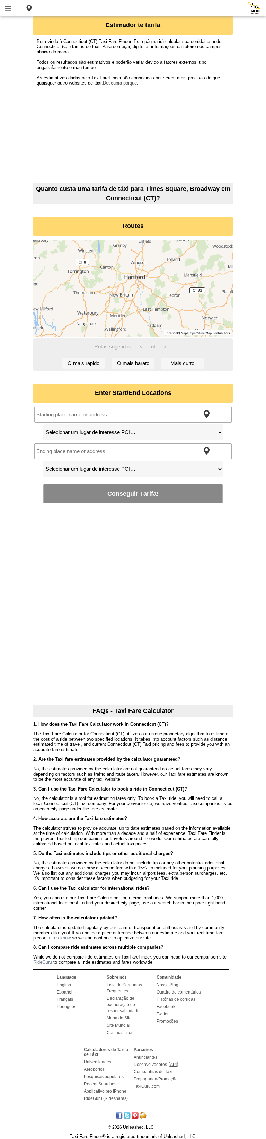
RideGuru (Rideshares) (106, 1098)
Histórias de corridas (176, 999)
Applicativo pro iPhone (105, 1091)
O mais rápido (83, 363)
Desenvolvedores (150, 1064)
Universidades (97, 1062)
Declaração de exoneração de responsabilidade (123, 1004)
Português (66, 1006)
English (64, 984)
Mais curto (182, 363)
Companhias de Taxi (153, 1071)
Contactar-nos (120, 1032)
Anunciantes (145, 1057)
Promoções (167, 1021)
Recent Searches (100, 1083)
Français (65, 999)
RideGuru (42, 962)
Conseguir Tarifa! (133, 493)
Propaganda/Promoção (156, 1079)
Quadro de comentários (179, 992)
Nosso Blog (167, 984)
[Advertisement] (133, 134)
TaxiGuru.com (147, 1086)
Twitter (163, 1014)
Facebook (166, 1006)
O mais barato (133, 363)
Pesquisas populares (104, 1076)
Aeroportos (94, 1069)
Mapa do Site (119, 1018)
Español (64, 992)
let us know (59, 938)
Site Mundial (118, 1025)
